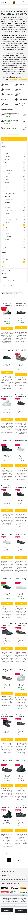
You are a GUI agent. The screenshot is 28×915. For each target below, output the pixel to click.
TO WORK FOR (15, 236)
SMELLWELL (15, 233)
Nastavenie (14, 905)
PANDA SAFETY (15, 210)
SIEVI (15, 228)
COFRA (15, 179)
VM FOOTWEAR (15, 245)
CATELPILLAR (15, 173)
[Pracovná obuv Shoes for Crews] (14, 892)
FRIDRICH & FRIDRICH (15, 193)
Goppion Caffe (15, 199)
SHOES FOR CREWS (15, 225)
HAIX (15, 205)
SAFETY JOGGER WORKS (15, 219)
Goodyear (15, 196)
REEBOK (15, 213)
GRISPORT (15, 202)
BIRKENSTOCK (15, 171)
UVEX (15, 242)
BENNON (15, 168)
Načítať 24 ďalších (15, 854)
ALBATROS (15, 156)
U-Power (15, 239)
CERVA (15, 176)
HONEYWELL (15, 208)
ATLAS (15, 165)
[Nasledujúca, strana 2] (14, 860)
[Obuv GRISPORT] (23, 888)
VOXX (15, 248)
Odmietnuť (7, 910)
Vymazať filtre (14, 297)
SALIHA (15, 222)
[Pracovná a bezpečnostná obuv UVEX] (5, 888)
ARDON (15, 159)
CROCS (15, 182)
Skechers (15, 230)
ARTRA (15, 162)
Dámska (15, 262)
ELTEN (15, 191)
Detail (7, 328)
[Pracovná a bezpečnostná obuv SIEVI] (14, 888)
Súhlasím (20, 911)
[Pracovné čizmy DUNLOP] (5, 892)
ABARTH (15, 153)
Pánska (15, 259)
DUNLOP (15, 188)
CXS (15, 185)
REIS (15, 216)
